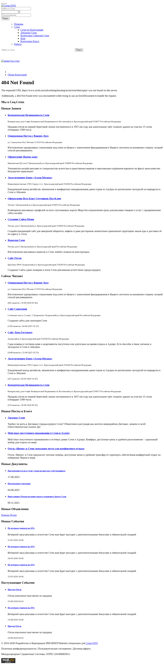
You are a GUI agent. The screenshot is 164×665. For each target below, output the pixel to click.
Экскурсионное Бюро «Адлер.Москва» (30, 177)
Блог (23, 38)
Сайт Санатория (17, 309)
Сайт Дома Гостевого (20, 332)
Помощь (18, 24)
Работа (17, 44)
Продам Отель (14, 589)
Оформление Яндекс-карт (23, 156)
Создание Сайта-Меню (21, 219)
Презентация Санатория (19, 483)
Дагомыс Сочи (16, 417)
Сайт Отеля (14, 258)
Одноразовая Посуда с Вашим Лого (28, 136)
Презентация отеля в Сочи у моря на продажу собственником (36, 471)
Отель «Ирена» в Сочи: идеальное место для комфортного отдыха (46, 448)
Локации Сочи (28, 32)
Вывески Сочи (16, 240)
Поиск (5, 18)
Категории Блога (29, 41)
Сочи (17, 27)
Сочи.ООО (92, 643)
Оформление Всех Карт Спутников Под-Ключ (34, 198)
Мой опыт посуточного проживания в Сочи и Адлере (39, 433)
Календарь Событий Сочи (34, 35)
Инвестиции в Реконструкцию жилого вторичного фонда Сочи (37, 496)
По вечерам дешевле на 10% (21, 528)
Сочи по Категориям (31, 29)
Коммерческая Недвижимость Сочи (28, 115)
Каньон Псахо (9, 515)
